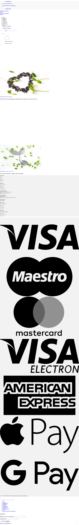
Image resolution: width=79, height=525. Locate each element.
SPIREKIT (4, 504)
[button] (9, 5)
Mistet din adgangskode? (5, 523)
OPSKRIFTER (5, 509)
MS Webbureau (25, 495)
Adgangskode (3, 518)
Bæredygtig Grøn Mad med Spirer (6, 96)
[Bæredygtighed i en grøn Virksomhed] (20, 168)
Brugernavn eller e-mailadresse (7, 516)
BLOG (3, 25)
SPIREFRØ (4, 18)
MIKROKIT (4, 507)
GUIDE (3, 17)
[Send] (2, 501)
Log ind (7, 521)
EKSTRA (4, 505)
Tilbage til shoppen (6, 28)
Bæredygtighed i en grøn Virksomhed (6, 171)
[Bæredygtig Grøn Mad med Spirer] (24, 94)
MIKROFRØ (5, 506)
